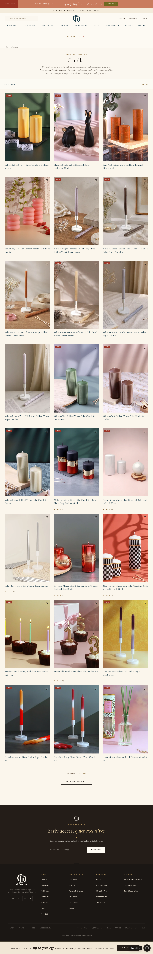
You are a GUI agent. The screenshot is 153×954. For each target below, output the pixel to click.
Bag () (144, 19)
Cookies (31, 928)
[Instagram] (13, 898)
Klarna (71, 908)
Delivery (72, 885)
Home (8, 47)
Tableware (29, 26)
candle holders (107, 70)
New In (71, 37)
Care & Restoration (131, 891)
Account (122, 19)
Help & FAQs (73, 897)
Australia (95, 928)
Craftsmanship (101, 885)
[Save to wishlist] (47, 96)
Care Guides (73, 902)
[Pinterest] (24, 898)
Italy (127, 928)
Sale (81, 37)
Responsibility (101, 897)
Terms (21, 928)
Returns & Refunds (76, 891)
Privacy (11, 928)
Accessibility (45, 928)
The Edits (128, 25)
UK (78, 928)
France (118, 928)
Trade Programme (130, 885)
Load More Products (76, 781)
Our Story (100, 879)
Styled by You (101, 891)
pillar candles (71, 70)
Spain (136, 928)
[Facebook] (19, 898)
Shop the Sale (127, 948)
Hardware (12, 26)
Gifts (96, 26)
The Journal (100, 902)
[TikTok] (30, 898)
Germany (107, 928)
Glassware (47, 26)
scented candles (52, 70)
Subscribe (96, 850)
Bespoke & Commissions (133, 879)
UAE (143, 928)
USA (85, 928)
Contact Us (73, 879)
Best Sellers (112, 25)
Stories (142, 25)
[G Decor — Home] (76, 18)
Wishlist (133, 19)
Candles (64, 26)
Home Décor (81, 26)
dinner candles (88, 70)
